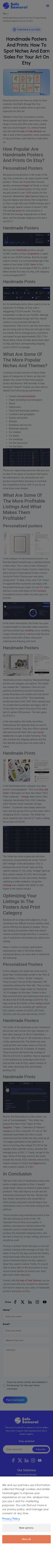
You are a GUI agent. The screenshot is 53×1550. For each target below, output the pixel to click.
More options (26, 1527)
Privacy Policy (11, 1518)
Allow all (26, 1539)
